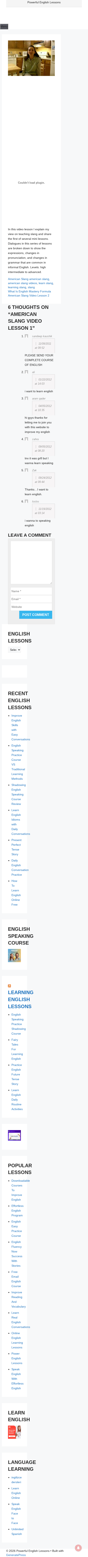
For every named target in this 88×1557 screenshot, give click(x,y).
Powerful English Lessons (44, 2)
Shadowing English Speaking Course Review (18, 794)
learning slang (17, 287)
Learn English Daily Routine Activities (17, 1099)
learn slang (46, 283)
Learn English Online (16, 1493)
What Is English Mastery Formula (29, 291)
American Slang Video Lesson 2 (28, 295)
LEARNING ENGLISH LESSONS (21, 999)
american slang (39, 279)
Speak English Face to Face (16, 1513)
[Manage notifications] (78, 1548)
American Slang (18, 279)
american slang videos (22, 283)
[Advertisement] (31, 120)
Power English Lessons (16, 1358)
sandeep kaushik (42, 336)
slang (31, 287)
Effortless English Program (17, 1210)
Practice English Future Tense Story (16, 1074)
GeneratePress (16, 1555)
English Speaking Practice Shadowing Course (18, 1024)
